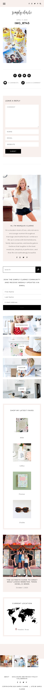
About (6, 677)
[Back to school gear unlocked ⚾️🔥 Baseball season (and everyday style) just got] (20, 661)
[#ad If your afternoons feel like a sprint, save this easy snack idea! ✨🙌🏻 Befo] (33, 661)
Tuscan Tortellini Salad (22, 580)
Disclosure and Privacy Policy (25, 677)
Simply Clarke (22, 13)
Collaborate (22, 678)
